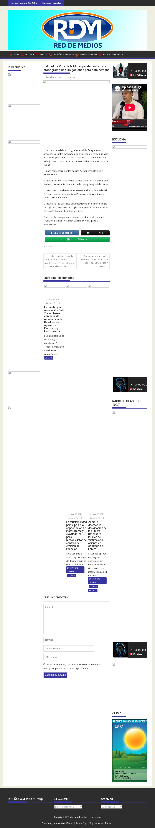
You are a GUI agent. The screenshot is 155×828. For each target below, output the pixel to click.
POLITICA (93, 590)
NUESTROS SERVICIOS (112, 54)
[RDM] (77, 49)
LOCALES (48, 246)
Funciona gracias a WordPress (57, 823)
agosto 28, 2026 (53, 299)
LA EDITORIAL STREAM (72, 569)
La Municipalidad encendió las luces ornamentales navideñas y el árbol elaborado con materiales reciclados (59, 261)
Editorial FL (70, 77)
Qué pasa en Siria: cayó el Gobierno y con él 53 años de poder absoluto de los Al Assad (94, 261)
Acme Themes (105, 823)
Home (16, 54)
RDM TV (43, 54)
